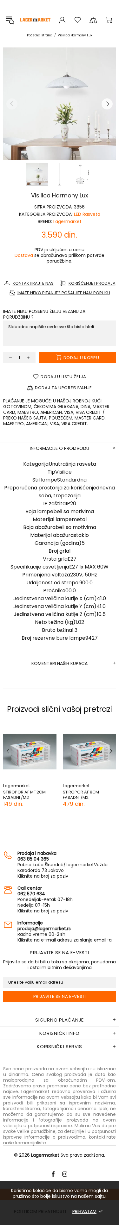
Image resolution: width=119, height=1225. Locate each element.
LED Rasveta (87, 214)
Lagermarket (35, 20)
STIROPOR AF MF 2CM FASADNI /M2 (24, 794)
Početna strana (39, 35)
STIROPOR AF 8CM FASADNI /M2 (81, 794)
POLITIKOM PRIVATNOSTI (40, 1211)
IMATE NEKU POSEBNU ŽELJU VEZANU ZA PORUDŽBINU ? (44, 314)
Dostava (24, 255)
